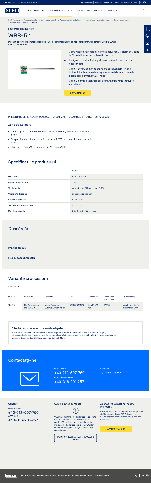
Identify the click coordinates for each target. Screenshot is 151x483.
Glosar (90, 475)
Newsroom (98, 2)
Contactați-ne (77, 93)
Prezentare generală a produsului (29, 117)
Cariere (116, 2)
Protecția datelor (64, 475)
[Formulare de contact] (147, 43)
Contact (12, 403)
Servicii (112, 10)
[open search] (144, 10)
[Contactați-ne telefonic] (147, 36)
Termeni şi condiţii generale (46, 475)
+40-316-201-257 (69, 381)
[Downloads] (147, 50)
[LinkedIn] (142, 2)
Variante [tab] (13, 286)
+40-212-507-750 (69, 373)
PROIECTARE (83, 10)
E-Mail (61, 338)
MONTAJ (98, 10)
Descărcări (76, 117)
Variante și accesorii (98, 117)
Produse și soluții (58, 10)
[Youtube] (144, 2)
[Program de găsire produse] (147, 29)
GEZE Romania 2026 (28, 475)
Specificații (59, 117)
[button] (126, 3)
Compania (108, 2)
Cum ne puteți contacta (67, 403)
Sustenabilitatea (86, 2)
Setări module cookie (78, 475)
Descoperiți (34, 10)
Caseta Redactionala (101, 475)
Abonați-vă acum (116, 429)
